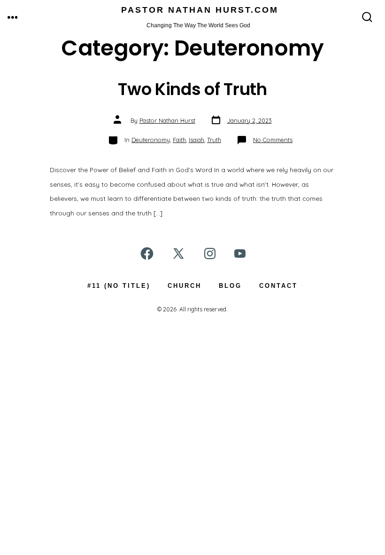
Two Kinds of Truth (192, 89)
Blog (230, 285)
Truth (214, 139)
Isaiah (196, 139)
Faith (179, 139)
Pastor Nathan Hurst (167, 120)
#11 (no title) (118, 285)
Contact (278, 285)
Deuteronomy (150, 139)
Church (184, 285)
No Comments (273, 139)
